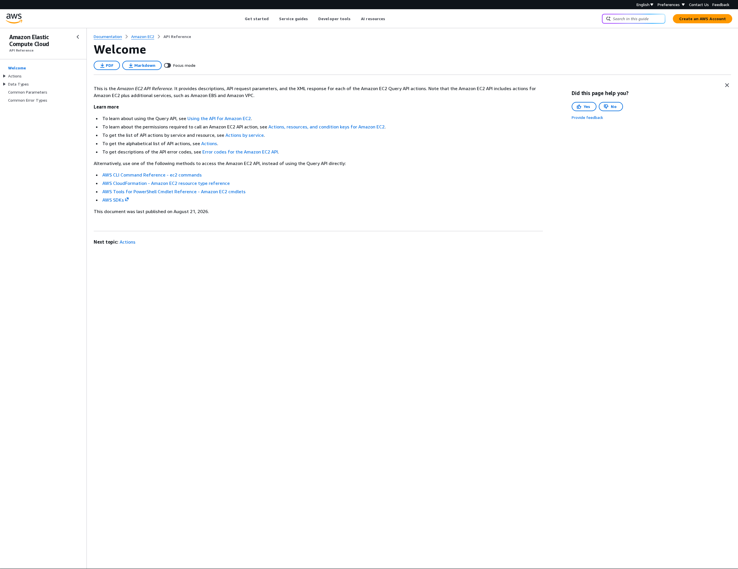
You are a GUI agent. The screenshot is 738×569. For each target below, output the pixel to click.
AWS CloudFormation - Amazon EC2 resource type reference (166, 183)
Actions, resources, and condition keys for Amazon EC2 (326, 127)
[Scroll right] (389, 18)
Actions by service (244, 135)
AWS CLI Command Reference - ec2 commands (152, 175)
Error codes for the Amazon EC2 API (240, 152)
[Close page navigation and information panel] (727, 85)
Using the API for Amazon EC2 (219, 118)
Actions (209, 143)
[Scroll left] (240, 18)
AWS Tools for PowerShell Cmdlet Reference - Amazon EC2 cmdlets (174, 191)
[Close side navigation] (78, 36)
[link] (177, 36)
